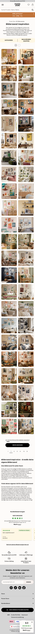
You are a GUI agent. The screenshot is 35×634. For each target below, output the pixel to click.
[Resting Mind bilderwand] (26, 258)
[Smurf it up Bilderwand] (26, 107)
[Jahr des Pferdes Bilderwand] (26, 73)
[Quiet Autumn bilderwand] (9, 73)
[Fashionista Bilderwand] (9, 140)
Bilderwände (21, 21)
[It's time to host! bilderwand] (9, 208)
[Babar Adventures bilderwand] (9, 241)
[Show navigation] (3, 5)
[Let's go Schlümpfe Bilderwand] (9, 107)
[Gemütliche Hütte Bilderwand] (26, 342)
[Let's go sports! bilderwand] (9, 157)
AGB (8, 615)
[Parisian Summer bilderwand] (9, 174)
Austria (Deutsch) (18, 626)
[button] (19, 45)
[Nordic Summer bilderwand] (26, 174)
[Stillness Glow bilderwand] (26, 426)
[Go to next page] (27, 451)
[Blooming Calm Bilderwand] (9, 292)
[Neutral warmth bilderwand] (9, 308)
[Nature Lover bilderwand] (9, 376)
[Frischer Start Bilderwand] (26, 275)
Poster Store (12, 21)
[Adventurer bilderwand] (26, 376)
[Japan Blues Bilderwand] (9, 325)
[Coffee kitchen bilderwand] (26, 208)
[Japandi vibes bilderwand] (9, 224)
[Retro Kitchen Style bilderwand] (9, 191)
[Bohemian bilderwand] (26, 359)
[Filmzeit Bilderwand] (26, 140)
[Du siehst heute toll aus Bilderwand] (9, 124)
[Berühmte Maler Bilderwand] (26, 90)
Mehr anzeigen (17, 445)
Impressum (25, 615)
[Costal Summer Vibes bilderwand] (26, 191)
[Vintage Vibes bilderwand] (9, 409)
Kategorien (9, 40)
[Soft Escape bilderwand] (26, 308)
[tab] (29, 4)
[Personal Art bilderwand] (9, 359)
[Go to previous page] (8, 451)
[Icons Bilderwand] (26, 325)
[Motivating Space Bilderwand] (26, 292)
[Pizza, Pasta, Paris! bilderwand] (26, 157)
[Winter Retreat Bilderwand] (9, 342)
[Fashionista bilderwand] (26, 392)
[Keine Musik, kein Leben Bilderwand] (26, 124)
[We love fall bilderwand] (26, 56)
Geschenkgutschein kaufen (19, 610)
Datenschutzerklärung (17, 617)
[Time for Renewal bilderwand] (9, 258)
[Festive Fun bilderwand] (9, 426)
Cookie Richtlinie (15, 615)
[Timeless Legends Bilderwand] (9, 275)
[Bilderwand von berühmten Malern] (9, 90)
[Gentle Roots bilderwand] (26, 241)
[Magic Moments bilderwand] (26, 409)
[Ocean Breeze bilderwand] (26, 224)
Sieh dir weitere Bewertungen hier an (17, 544)
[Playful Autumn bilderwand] (9, 56)
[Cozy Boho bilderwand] (9, 392)
